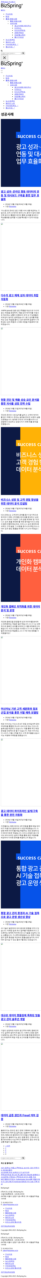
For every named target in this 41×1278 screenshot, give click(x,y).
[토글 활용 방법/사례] (39, 80)
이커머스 (17, 28)
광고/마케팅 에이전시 (22, 26)
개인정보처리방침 (8, 1226)
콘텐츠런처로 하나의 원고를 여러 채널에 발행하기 (20, 1175)
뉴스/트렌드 (10, 40)
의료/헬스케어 (19, 35)
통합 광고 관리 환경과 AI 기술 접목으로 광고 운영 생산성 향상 (20, 915)
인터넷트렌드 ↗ (12, 44)
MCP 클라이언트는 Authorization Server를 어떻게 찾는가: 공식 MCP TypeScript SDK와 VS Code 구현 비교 (20, 1181)
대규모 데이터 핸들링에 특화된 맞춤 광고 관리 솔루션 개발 (20, 1017)
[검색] (2, 51)
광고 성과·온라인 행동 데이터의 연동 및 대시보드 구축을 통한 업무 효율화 (20, 195)
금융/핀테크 (19, 33)
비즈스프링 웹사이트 (13, 1222)
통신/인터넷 (19, 37)
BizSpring (12, 206)
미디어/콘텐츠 (19, 30)
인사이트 (9, 14)
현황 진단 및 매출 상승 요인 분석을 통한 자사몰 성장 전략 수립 (20, 401)
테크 (7, 16)
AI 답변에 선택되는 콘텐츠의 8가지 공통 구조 (18, 1177)
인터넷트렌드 (10, 1220)
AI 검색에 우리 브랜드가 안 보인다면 (15, 1172)
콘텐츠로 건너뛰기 (8, 2)
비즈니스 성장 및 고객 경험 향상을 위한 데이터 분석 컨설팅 (19, 501)
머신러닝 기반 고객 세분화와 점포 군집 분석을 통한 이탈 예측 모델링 (19, 710)
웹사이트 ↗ (10, 47)
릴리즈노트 (9, 1217)
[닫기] (4, 58)
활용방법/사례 (10, 1213)
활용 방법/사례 (15, 21)
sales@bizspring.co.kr (10, 1204)
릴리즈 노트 (10, 42)
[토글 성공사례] (39, 85)
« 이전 (7, 1146)
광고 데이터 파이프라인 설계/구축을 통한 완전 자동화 (19, 813)
